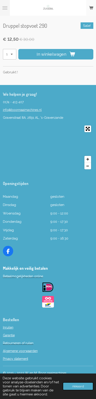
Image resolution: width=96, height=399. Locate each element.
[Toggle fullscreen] (87, 128)
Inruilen (8, 327)
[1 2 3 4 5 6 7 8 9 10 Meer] (9, 54)
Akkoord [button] (78, 386)
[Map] (48, 147)
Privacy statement (15, 359)
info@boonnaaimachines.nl (22, 110)
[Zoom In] (87, 159)
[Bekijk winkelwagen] (91, 8)
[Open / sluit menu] (5, 8)
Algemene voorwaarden (20, 351)
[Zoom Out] (87, 166)
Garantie (9, 335)
